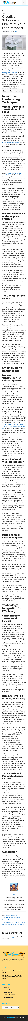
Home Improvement (10, 915)
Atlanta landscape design (10, 142)
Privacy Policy (8, 992)
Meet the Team (8, 997)
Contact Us (7, 990)
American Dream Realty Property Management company (12, 72)
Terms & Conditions (9, 995)
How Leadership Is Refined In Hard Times (12, 971)
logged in (14, 937)
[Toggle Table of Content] (19, 91)
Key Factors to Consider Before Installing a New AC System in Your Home (12, 977)
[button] (20, 2)
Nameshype (10, 1017)
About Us (6, 987)
